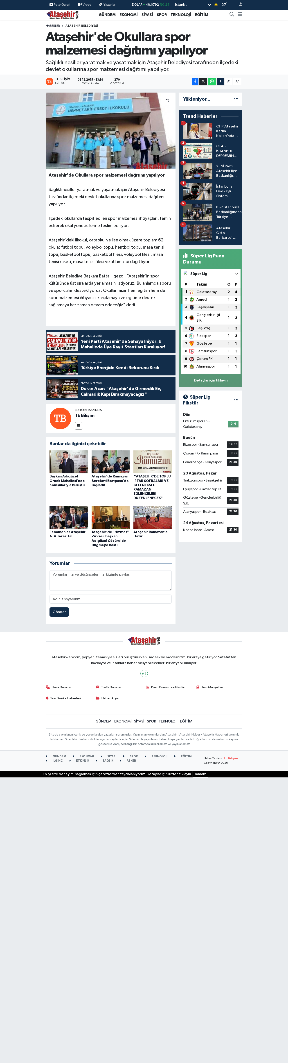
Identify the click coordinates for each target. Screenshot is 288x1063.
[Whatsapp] (144, 673)
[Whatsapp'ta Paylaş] (212, 81)
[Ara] (232, 15)
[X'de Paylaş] (203, 81)
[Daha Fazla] (220, 81)
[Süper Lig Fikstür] (236, 400)
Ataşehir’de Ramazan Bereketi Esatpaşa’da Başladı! (110, 481)
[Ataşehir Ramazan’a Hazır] (152, 517)
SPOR (162, 15)
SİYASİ (147, 15)
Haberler (53, 25)
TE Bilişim (84, 415)
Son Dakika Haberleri (65, 698)
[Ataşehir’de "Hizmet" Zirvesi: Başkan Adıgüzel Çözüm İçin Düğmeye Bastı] (111, 517)
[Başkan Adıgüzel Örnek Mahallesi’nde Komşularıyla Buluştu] (69, 462)
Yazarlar (109, 4)
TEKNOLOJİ (181, 15)
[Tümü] (236, 99)
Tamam (200, 774)
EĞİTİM (201, 15)
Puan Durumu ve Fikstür (168, 687)
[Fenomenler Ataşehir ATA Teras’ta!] (69, 517)
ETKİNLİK (82, 760)
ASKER (131, 760)
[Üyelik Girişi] (238, 5)
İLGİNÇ (57, 760)
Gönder (59, 612)
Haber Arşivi (110, 698)
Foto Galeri (62, 4)
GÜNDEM (107, 15)
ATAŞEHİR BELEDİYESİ (81, 25)
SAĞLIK (107, 760)
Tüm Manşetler (212, 687)
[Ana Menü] (240, 15)
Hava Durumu (61, 687)
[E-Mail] (78, 425)
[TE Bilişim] (60, 418)
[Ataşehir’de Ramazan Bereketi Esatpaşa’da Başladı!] (111, 462)
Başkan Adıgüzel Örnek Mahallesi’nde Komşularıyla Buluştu (67, 481)
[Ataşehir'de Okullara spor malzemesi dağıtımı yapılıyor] (111, 131)
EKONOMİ (128, 15)
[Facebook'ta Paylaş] (195, 81)
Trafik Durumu (111, 687)
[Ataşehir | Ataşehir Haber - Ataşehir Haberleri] (62, 14)
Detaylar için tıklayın (211, 380)
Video (87, 4)
